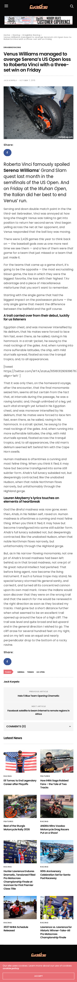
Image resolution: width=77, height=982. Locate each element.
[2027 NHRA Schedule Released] (20, 907)
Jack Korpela (10, 80)
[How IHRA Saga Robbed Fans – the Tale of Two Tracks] (56, 761)
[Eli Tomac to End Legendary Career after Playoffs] (20, 761)
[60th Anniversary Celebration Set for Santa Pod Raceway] (56, 851)
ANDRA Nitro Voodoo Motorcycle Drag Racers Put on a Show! (54, 829)
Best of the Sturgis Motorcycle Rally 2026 (17, 827)
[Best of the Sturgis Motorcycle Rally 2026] (20, 806)
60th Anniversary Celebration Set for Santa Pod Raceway (55, 874)
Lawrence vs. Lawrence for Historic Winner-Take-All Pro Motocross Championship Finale (56, 932)
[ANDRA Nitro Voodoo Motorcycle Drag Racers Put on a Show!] (56, 806)
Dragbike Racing (12, 47)
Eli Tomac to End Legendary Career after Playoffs (20, 782)
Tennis (30, 672)
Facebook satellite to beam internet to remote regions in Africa (39, 712)
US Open (41, 672)
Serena (20, 672)
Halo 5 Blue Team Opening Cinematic (38, 696)
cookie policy (11, 968)
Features (45, 776)
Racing (8, 776)
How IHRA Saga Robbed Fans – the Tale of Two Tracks (54, 784)
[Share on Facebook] (7, 152)
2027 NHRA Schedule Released (16, 928)
